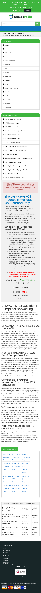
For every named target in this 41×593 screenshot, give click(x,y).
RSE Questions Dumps (11, 154)
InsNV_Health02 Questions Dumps (15, 150)
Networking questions (9, 366)
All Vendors (6, 550)
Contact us (6, 558)
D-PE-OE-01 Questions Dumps (6, 457)
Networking (20, 33)
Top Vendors (7, 41)
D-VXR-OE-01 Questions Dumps (16, 479)
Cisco (6, 49)
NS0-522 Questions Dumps (12, 127)
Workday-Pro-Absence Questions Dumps (16, 166)
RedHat (6, 72)
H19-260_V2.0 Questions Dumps (14, 177)
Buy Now (35, 522)
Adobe (6, 45)
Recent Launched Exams (10, 115)
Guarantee (6, 562)
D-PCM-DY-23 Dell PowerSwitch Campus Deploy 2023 (11, 516)
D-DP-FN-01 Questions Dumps (25, 479)
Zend (6, 84)
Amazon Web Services (11, 88)
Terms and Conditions (20, 295)
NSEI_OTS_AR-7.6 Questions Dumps (15, 146)
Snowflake (7, 100)
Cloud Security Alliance (11, 92)
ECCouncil (7, 53)
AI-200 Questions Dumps (12, 142)
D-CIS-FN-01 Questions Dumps (7, 479)
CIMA (6, 96)
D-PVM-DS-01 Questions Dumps (26, 457)
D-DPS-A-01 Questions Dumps (25, 488)
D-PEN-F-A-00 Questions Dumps (16, 466)
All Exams (5, 552)
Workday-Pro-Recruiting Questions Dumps (17, 170)
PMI (5, 68)
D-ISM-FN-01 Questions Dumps (7, 488)
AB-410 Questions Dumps (12, 134)
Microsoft (7, 64)
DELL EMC (11, 33)
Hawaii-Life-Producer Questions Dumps (16, 131)
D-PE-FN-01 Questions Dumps (6, 466)
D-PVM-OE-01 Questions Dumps (16, 488)
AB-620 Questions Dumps (12, 138)
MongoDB (7, 103)
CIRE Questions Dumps (11, 123)
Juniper (6, 57)
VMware (7, 80)
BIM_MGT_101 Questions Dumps (14, 174)
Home (4, 33)
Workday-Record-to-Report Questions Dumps (18, 158)
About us (5, 560)
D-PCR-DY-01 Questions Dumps (16, 457)
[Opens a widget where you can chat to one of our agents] (34, 589)
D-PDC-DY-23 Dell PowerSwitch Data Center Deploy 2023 (10, 509)
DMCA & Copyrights (9, 564)
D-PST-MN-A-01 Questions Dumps (25, 468)
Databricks (7, 107)
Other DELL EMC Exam (9, 449)
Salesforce (7, 76)
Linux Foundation (9, 60)
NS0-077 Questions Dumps (12, 119)
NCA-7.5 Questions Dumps (12, 162)
